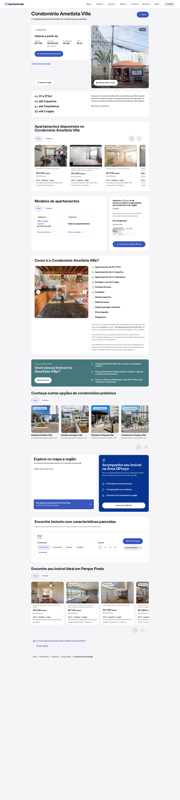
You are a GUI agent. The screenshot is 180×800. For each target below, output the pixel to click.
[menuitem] (89, 4)
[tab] (39, 536)
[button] (51, 166)
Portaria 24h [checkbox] (57, 547)
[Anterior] (132, 139)
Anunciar (111, 4)
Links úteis (145, 4)
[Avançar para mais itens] (84, 292)
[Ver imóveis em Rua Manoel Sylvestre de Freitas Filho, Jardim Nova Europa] (40, 64)
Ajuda (157, 4)
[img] (45, 419)
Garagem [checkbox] (80, 547)
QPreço (123, 4)
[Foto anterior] (38, 156)
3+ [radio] (110, 547)
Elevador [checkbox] (69, 547)
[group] (51, 166)
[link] (133, 541)
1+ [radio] (100, 547)
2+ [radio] (105, 547)
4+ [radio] (115, 547)
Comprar (99, 4)
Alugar (88, 4)
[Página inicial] (14, 4)
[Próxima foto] (63, 156)
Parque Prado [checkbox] (44, 547)
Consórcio (135, 4)
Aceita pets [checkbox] (43, 552)
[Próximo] (139, 139)
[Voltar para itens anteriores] (38, 292)
